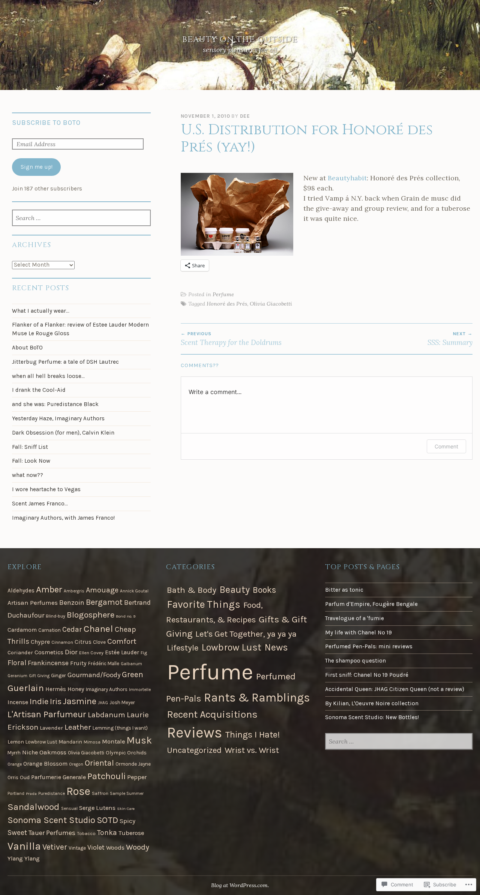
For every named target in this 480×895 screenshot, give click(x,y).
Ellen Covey (91, 652)
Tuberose (131, 833)
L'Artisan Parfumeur (47, 714)
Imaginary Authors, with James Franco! (63, 517)
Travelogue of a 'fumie (354, 618)
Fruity (78, 663)
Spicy (127, 821)
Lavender (51, 727)
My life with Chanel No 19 (358, 632)
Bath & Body (191, 590)
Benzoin (71, 602)
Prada (31, 793)
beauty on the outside (240, 39)
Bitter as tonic (344, 589)
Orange (15, 764)
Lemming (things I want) (120, 728)
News (276, 647)
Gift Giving (39, 675)
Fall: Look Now (31, 460)
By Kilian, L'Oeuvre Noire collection (371, 703)
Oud (25, 777)
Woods (115, 847)
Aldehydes (21, 590)
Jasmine (79, 701)
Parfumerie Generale (58, 777)
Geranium (17, 675)
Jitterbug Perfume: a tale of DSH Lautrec (65, 361)
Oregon (76, 764)
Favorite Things (203, 604)
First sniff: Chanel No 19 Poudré (366, 675)
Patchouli (106, 776)
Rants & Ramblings (257, 698)
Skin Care (126, 808)
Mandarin (70, 742)
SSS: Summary (450, 339)
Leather (77, 727)
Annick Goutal (134, 591)
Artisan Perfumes (33, 602)
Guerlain (26, 687)
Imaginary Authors (107, 689)
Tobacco (86, 833)
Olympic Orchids (126, 753)
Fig (144, 652)
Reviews (194, 732)
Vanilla (24, 846)
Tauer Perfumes (51, 833)
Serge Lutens (97, 807)
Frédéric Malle (103, 663)
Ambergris (74, 591)
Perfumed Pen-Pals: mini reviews (368, 646)
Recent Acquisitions (212, 714)
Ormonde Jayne (133, 764)
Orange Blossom (45, 763)
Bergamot (104, 602)
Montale (113, 741)
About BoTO (27, 347)
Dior (71, 652)
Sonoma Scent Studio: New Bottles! (372, 717)
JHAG (103, 702)
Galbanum (131, 663)
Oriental (99, 763)
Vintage (77, 848)
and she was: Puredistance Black (55, 404)
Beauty (234, 589)
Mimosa (92, 742)
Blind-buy (55, 616)
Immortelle (140, 689)
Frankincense (48, 663)
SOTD (107, 820)
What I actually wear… (40, 310)
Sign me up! (36, 166)
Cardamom (22, 630)
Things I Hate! (252, 734)
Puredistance (51, 793)
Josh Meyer (122, 702)
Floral (17, 662)
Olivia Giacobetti (271, 303)
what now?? (27, 475)
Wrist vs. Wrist (252, 750)
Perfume (223, 294)
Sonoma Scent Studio (51, 820)
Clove (99, 642)
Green (132, 674)
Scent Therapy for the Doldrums (231, 339)
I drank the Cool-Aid (39, 390)
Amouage (102, 590)
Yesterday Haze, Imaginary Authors (58, 418)
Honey (76, 689)
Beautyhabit (347, 178)
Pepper (137, 777)
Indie (39, 701)
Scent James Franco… (40, 503)
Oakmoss (52, 752)
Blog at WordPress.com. (240, 885)
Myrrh (14, 753)
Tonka (107, 832)
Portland (16, 793)
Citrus (83, 642)
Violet (96, 847)
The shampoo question (355, 660)
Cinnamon (62, 642)
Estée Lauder (122, 652)
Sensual (69, 808)
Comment (446, 446)
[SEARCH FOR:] (81, 218)
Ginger (58, 675)
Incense (18, 702)
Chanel (98, 628)
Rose (78, 791)
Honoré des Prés (227, 303)
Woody (137, 847)
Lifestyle (182, 648)
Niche (30, 752)
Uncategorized (194, 750)
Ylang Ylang (24, 858)
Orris (13, 777)
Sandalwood (34, 806)
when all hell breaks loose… (48, 376)
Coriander (20, 652)
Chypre (40, 641)
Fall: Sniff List (30, 447)
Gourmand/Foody (94, 675)
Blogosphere (90, 615)
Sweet (17, 832)
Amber (49, 589)
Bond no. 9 (125, 616)
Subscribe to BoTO (46, 122)
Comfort (121, 641)
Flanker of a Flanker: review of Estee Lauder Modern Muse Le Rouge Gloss (80, 329)
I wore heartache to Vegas (46, 489)
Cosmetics (48, 652)
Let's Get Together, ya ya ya (246, 634)
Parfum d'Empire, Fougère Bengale (371, 604)
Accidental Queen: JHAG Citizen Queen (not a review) (394, 689)
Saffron (100, 793)
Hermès (55, 689)
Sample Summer (127, 793)
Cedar (72, 629)
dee (245, 116)
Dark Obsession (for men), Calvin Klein (63, 432)
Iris (56, 701)
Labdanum (106, 714)
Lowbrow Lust (41, 742)
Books (264, 590)
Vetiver (54, 847)
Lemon (16, 742)
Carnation (49, 630)
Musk (139, 740)
